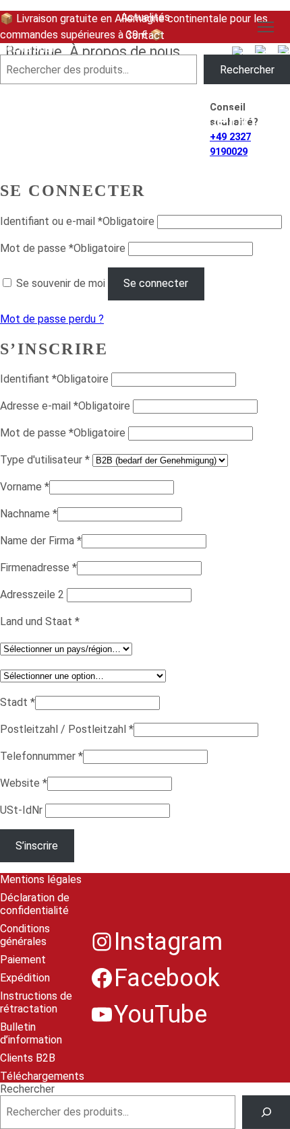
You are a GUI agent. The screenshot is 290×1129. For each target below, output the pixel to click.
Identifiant (54, 379)
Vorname (24, 486)
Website (23, 783)
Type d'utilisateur (45, 459)
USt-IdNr (22, 810)
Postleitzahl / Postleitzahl (67, 729)
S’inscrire (37, 845)
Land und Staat (40, 621)
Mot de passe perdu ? (52, 319)
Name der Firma (41, 540)
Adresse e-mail (65, 405)
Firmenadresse (38, 567)
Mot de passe (62, 248)
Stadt (17, 702)
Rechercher (27, 48)
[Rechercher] (266, 1111)
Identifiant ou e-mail (77, 221)
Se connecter (155, 283)
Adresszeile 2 (33, 594)
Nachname (28, 513)
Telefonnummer (41, 756)
